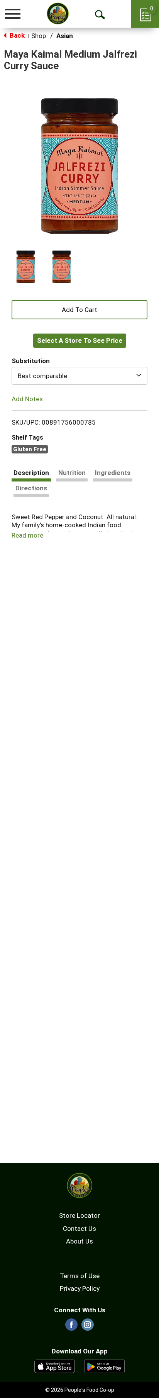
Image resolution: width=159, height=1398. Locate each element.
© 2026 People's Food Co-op (79, 1390)
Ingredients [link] (112, 473)
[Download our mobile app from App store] (54, 1366)
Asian (64, 36)
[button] (26, 267)
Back (16, 35)
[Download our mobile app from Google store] (104, 1366)
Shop (38, 36)
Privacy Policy (80, 1288)
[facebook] (71, 1327)
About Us (79, 1241)
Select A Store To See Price (79, 340)
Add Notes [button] (27, 399)
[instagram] (87, 1327)
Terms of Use (80, 1276)
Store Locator (79, 1215)
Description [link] (31, 473)
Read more (27, 535)
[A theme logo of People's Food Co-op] (57, 13)
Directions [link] (31, 488)
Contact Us (79, 1228)
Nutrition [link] (72, 473)
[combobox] (79, 375)
